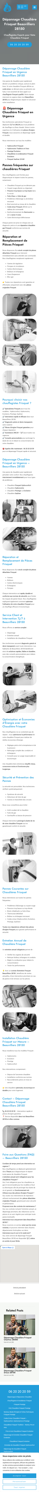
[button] (22, 6)
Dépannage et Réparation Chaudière (19, 1397)
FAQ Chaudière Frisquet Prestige (19, 1408)
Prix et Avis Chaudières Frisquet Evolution (19, 1431)
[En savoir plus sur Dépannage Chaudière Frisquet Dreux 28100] (19, 1358)
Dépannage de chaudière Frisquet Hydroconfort (15, 1450)
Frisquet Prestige (19, 1404)
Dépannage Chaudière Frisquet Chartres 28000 (17, 1338)
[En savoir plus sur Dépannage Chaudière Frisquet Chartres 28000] (19, 1325)
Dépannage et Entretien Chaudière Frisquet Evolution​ (18, 1436)
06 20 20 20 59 (19, 44)
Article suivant (19, 1294)
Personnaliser (19, 1481)
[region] (19, 1472)
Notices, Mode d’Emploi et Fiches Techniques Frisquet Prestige (19, 1413)
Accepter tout (19, 1476)
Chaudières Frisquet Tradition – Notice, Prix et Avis (19, 1426)
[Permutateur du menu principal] (34, 7)
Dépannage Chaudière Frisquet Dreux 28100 (17, 1371)
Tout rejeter (19, 1487)
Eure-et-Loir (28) (9, 1342)
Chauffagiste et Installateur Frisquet (19, 1401)
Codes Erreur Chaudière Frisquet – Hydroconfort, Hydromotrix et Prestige (16, 1419)
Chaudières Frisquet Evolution (20, 1441)
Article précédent (19, 1288)
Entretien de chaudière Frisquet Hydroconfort (19, 1445)
